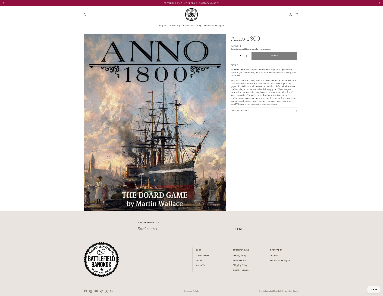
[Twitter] (106, 291)
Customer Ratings (240, 111)
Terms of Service (241, 270)
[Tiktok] (101, 291)
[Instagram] (91, 291)
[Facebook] (85, 291)
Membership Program (280, 261)
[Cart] (297, 14)
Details (234, 65)
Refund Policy (239, 261)
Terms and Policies (191, 291)
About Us (200, 265)
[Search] (84, 14)
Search (199, 261)
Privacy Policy (239, 256)
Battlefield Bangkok (273, 291)
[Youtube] (96, 291)
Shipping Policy (240, 265)
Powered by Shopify (290, 291)
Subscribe (237, 229)
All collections (202, 256)
